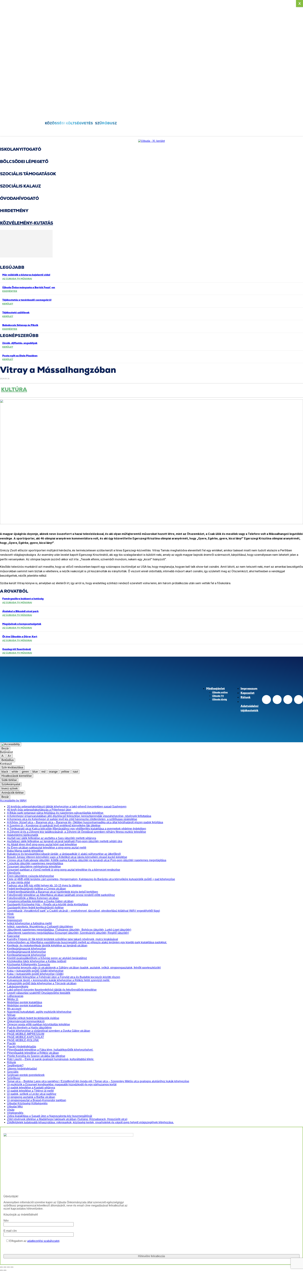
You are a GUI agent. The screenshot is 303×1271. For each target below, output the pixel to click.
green (25, 771)
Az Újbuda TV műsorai (17, 278)
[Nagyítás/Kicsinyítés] (1, 1267)
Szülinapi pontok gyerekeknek (26, 1074)
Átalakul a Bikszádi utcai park (20, 611)
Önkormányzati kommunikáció (26, 1021)
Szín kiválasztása (12, 767)
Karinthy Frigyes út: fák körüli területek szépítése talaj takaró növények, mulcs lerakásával (62, 939)
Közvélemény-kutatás (26, 223)
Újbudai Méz (15, 1106)
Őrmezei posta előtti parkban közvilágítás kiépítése (38, 1024)
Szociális (12, 1071)
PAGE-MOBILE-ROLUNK (23, 1040)
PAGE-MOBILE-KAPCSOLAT (25, 1037)
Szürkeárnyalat (10, 784)
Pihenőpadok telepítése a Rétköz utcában (33, 1052)
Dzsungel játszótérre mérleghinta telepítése (34, 866)
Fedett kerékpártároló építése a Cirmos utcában (36, 888)
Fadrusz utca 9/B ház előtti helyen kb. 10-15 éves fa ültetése (44, 885)
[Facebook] (298, 113)
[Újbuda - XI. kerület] (151, 141)
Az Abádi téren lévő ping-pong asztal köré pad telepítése (42, 844)
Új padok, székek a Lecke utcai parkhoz (31, 1093)
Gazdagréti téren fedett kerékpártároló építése (35, 907)
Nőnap (11, 1014)
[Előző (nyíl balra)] (1, 1270)
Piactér (11, 1043)
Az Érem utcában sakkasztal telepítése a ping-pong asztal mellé (46, 847)
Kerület (7, 303)
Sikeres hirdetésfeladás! (22, 1068)
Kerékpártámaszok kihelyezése (26, 948)
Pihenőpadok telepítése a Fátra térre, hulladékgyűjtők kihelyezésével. (50, 1049)
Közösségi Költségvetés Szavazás (28, 964)
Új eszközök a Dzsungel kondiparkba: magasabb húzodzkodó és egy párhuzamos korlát (61, 1084)
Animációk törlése (12, 792)
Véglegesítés (15, 1112)
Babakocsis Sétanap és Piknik (20, 325)
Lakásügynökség (17, 986)
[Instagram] (277, 699)
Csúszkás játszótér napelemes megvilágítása (35, 863)
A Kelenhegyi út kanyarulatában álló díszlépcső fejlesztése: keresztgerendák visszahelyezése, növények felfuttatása (79, 816)
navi (75, 771)
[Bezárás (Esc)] (12, 1267)
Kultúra (14, 389)
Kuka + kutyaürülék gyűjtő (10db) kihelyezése (35, 970)
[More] (142, 390)
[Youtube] (298, 699)
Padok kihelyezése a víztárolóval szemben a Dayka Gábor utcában (48, 1030)
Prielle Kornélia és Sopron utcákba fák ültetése (36, 1056)
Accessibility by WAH (13, 800)
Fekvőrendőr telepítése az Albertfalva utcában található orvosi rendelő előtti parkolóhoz (61, 894)
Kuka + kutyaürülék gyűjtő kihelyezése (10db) (35, 973)
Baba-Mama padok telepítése (25, 850)
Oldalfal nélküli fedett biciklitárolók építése (33, 1018)
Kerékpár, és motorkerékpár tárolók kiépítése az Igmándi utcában (47, 945)
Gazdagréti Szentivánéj (16, 649)
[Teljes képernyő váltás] (5, 1267)
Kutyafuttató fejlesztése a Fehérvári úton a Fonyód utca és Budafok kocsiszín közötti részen (63, 977)
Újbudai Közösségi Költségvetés (27, 1103)
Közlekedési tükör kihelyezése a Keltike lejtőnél (36, 961)
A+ (9, 755)
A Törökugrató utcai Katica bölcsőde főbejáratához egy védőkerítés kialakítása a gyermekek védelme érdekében (76, 828)
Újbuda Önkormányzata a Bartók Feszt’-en (28, 287)
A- (2, 755)
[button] (23, 131)
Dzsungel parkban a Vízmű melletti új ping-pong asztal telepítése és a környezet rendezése (63, 869)
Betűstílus (7, 760)
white (15, 771)
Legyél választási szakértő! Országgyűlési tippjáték (38, 992)
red (43, 771)
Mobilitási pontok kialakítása (24, 1002)
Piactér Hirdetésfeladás (21, 1046)
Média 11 (12, 999)
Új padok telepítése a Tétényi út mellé (30, 1090)
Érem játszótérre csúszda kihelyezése (30, 876)
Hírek (10, 913)
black (4, 771)
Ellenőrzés (13, 872)
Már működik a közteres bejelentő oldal (26, 274)
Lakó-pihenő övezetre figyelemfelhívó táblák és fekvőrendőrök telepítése (52, 989)
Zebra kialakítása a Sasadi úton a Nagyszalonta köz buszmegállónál (49, 1116)
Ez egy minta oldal (18, 882)
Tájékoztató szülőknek (15, 312)
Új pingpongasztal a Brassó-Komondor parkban (36, 1100)
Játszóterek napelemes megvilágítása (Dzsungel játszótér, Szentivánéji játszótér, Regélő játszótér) (68, 932)
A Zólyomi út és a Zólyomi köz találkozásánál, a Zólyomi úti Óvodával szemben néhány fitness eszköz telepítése (76, 831)
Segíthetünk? (15, 1065)
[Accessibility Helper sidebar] (10, 744)
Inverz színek (9, 788)
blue (35, 771)
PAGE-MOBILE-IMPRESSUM (25, 1033)
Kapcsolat (13, 936)
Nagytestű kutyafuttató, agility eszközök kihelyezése (39, 1011)
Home (11, 917)
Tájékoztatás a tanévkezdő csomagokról (26, 299)
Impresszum (14, 920)
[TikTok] (287, 699)
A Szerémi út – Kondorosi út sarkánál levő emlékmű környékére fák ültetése (53, 825)
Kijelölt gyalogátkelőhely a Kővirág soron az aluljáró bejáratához (47, 958)
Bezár (5, 748)
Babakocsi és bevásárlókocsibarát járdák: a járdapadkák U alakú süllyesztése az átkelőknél (64, 853)
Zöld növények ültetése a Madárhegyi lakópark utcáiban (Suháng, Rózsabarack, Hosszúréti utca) (67, 1119)
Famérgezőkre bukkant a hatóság (23, 598)
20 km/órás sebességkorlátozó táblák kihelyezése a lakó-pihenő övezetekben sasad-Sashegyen (66, 806)
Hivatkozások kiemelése (16, 775)
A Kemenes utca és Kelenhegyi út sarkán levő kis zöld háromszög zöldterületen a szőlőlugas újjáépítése (72, 819)
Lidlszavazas (15, 996)
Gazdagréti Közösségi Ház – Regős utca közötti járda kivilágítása (47, 904)
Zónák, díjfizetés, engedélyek (19, 343)
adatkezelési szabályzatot (43, 1240)
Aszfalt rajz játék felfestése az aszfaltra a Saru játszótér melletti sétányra (51, 838)
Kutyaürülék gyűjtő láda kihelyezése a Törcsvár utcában (41, 983)
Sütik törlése (9, 780)
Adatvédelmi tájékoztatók (22, 834)
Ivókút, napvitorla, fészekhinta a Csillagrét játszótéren (40, 926)
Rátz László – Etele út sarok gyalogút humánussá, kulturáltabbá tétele (50, 1059)
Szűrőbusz (13, 1078)
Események (9, 291)
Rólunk (11, 1062)
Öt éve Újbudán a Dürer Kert (19, 636)
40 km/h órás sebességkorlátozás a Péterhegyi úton (39, 809)
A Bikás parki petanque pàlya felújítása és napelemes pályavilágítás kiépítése (55, 812)
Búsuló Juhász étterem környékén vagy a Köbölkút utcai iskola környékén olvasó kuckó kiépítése (67, 857)
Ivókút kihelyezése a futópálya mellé (29, 923)
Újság (10, 1109)
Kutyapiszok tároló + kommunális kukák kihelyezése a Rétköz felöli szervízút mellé (58, 980)
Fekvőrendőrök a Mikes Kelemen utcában (33, 898)
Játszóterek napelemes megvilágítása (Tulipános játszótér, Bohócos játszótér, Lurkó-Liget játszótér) (69, 929)
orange (53, 771)
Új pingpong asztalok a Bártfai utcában (31, 1097)
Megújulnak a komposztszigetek (21, 623)
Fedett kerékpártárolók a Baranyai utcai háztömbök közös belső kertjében (52, 891)
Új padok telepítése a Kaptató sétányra (31, 1087)
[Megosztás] (8, 1267)
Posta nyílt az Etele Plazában (20, 355)
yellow (65, 771)
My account (14, 1008)
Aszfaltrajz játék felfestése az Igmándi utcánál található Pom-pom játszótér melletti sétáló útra (64, 841)
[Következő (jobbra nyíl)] (5, 1270)
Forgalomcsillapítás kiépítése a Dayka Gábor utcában (40, 901)
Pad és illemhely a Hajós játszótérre (29, 1027)
